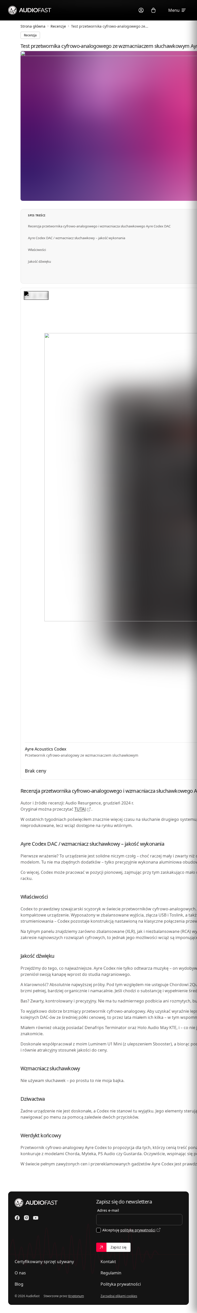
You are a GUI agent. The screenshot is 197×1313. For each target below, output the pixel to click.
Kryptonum (76, 1296)
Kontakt (108, 1261)
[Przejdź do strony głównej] (30, 10)
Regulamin (111, 1273)
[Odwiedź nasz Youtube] (35, 1217)
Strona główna (33, 26)
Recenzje (58, 26)
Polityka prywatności (121, 1284)
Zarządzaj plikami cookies (119, 1296)
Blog (19, 1284)
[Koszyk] (153, 10)
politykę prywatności (137, 1230)
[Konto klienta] (141, 10)
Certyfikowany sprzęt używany (44, 1261)
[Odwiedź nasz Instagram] (26, 1217)
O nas (20, 1273)
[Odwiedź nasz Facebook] (17, 1217)
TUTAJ (80, 809)
